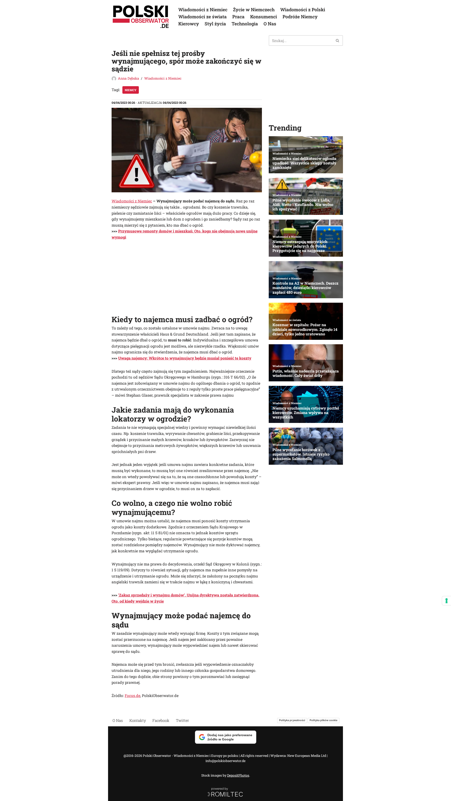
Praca (238, 16)
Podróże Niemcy (300, 16)
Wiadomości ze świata (202, 16)
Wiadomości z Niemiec (202, 9)
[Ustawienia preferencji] (446, 600)
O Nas (270, 24)
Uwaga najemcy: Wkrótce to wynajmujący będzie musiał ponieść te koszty (184, 358)
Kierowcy (188, 24)
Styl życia (215, 24)
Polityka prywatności (292, 720)
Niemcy (130, 90)
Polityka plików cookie (324, 720)
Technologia (245, 24)
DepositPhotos (238, 775)
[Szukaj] (337, 40)
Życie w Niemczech (254, 9)
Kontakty (137, 720)
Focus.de (132, 695)
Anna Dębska (128, 78)
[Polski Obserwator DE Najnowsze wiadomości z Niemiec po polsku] (141, 16)
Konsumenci (263, 16)
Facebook (160, 720)
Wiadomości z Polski (302, 9)
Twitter (182, 720)
